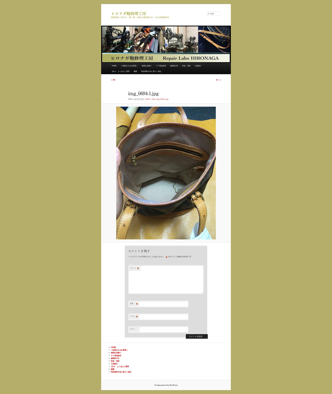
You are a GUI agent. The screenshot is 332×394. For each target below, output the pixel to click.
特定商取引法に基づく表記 (151, 71)
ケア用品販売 (161, 65)
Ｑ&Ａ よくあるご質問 (121, 71)
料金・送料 (186, 65)
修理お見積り (147, 65)
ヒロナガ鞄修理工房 (128, 14)
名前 (134, 303)
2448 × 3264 (150, 99)
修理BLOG (174, 65)
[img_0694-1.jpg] (166, 173)
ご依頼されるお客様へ (129, 65)
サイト (132, 329)
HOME (114, 65)
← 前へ (113, 80)
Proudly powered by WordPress (166, 385)
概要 (135, 71)
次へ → (218, 80)
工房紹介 (198, 65)
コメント (134, 268)
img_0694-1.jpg (162, 99)
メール (134, 316)
